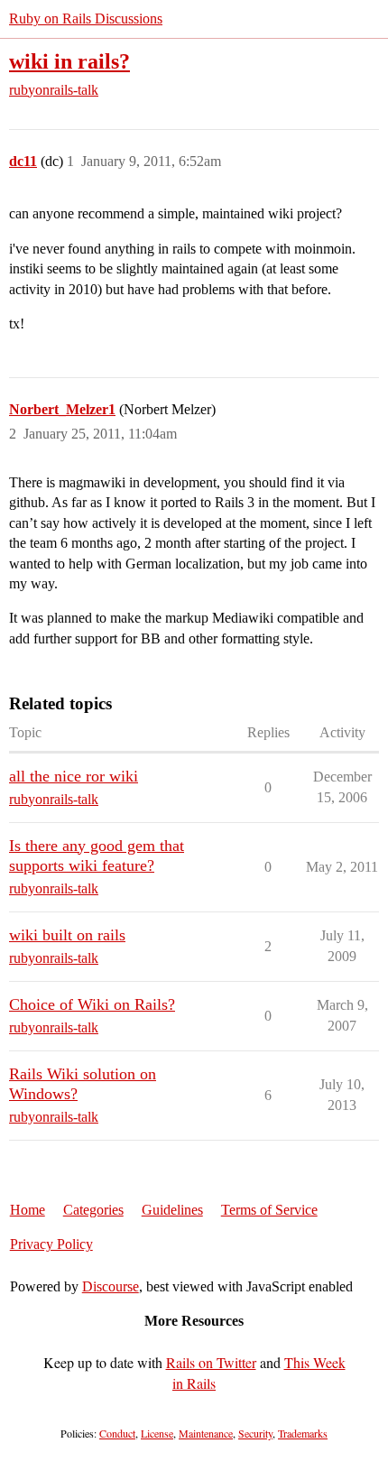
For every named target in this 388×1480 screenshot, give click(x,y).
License (157, 1433)
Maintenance (206, 1433)
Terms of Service (269, 1209)
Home (27, 1209)
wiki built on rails (67, 935)
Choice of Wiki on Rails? (92, 1004)
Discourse (110, 1286)
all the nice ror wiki (73, 776)
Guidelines (172, 1209)
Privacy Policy (51, 1244)
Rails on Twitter (211, 1362)
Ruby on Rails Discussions (85, 18)
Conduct (117, 1433)
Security (255, 1433)
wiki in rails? (69, 61)
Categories (93, 1209)
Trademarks (303, 1433)
